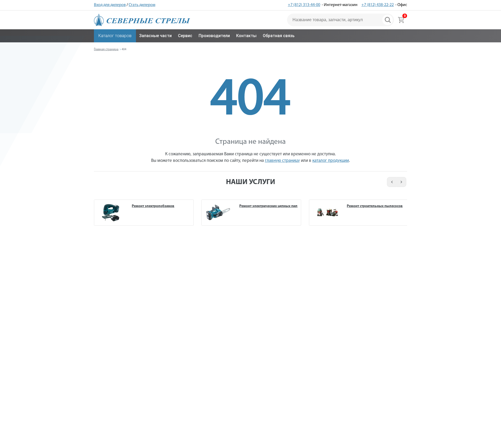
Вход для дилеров (110, 5)
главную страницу (282, 160)
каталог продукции (330, 160)
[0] (401, 20)
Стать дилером (142, 5)
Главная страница (106, 49)
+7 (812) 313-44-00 (304, 5)
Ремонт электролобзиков (153, 206)
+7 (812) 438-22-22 (377, 5)
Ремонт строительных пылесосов (375, 206)
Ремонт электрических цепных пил (268, 206)
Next (401, 182)
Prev (391, 182)
